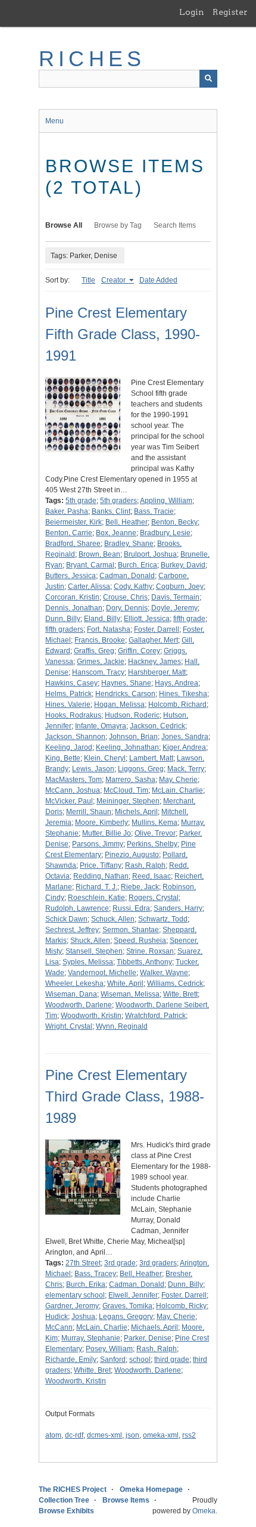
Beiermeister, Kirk (73, 522)
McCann (59, 1327)
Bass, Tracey (95, 1274)
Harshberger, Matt (157, 672)
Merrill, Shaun (88, 812)
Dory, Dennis (127, 608)
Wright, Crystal (68, 1026)
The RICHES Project (73, 1489)
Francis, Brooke (99, 640)
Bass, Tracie (154, 511)
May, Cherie (178, 779)
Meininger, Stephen (128, 801)
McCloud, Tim (126, 790)
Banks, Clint (111, 511)
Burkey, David (183, 565)
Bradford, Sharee (73, 543)
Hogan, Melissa (119, 704)
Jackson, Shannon (75, 737)
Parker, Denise (147, 1338)
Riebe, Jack (140, 887)
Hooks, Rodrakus (73, 715)
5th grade (80, 500)
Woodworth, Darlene (78, 1005)
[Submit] (208, 79)
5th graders (118, 500)
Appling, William (166, 500)
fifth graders (64, 629)
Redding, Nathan (101, 876)
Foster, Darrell (156, 629)
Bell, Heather (126, 522)
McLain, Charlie (177, 790)
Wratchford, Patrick (155, 1015)
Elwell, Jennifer (133, 1295)
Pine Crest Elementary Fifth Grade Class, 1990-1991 (122, 334)
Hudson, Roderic (132, 715)
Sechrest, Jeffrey (72, 930)
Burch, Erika (85, 1284)
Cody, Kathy (133, 586)
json (132, 1435)
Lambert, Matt (151, 758)
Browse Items (125, 1500)
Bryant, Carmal (90, 565)
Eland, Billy (102, 618)
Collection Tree (64, 1500)
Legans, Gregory (126, 1316)
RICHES (92, 58)
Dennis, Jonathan (73, 608)
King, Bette (62, 758)
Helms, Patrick (68, 694)
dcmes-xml (104, 1435)
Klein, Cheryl (105, 758)
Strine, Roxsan (150, 951)
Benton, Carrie (68, 533)
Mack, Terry (185, 769)
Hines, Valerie (67, 704)
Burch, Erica (137, 565)
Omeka (204, 1511)
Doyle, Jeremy (174, 608)
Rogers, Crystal (154, 897)
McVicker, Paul (69, 801)
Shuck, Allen (90, 940)
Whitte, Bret (92, 1370)
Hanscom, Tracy (98, 672)
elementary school (75, 1295)
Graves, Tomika (127, 1306)
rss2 (189, 1435)
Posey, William (109, 1349)
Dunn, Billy (62, 618)
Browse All (63, 225)
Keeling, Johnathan (127, 747)
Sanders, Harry (178, 908)
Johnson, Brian (133, 737)
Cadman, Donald (127, 576)
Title (88, 280)
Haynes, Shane (126, 683)
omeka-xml (161, 1435)
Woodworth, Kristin (91, 1015)
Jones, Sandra (184, 737)
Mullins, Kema (154, 822)
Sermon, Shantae (130, 930)
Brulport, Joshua (150, 554)
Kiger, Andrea (184, 747)
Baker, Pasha (66, 511)
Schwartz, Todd (163, 919)
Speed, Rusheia (140, 940)
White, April (125, 983)
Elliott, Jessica (147, 618)
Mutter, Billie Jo (106, 833)
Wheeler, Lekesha (74, 983)
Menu (54, 121)
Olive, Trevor (155, 833)
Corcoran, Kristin (72, 597)
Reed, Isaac (151, 876)
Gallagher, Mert (153, 640)
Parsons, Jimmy (97, 844)
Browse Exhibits (66, 1511)
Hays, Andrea (176, 683)
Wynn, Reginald (122, 1026)
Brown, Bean (99, 554)
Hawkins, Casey (71, 683)
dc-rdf (74, 1435)
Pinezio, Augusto (132, 855)
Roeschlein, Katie (96, 897)
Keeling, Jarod (68, 747)
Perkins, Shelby (152, 844)
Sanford (113, 1359)
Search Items (175, 225)
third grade (171, 1359)
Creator (114, 280)
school (140, 1359)
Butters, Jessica (70, 576)
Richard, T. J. (96, 887)
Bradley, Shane (129, 543)
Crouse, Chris (125, 597)
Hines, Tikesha (183, 694)
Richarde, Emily (70, 1359)
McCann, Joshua (72, 790)
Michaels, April (154, 1327)
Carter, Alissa (89, 586)
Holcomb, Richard (177, 704)
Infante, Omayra (100, 726)
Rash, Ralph (145, 865)
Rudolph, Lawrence (77, 908)
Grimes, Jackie (100, 661)
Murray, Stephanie (90, 1338)
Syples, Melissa (88, 962)
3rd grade (120, 1263)
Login (191, 12)
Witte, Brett (180, 994)
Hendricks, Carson (125, 694)
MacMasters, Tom (73, 779)
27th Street (83, 1263)
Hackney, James (154, 661)
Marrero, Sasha (130, 779)
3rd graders (158, 1263)
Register (230, 12)
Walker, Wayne (164, 973)
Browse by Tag (118, 225)
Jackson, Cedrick (157, 726)
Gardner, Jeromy (72, 1306)
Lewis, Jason (93, 769)
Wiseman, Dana (71, 994)
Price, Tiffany (100, 865)
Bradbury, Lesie (165, 533)
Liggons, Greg (141, 769)
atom (53, 1435)
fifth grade (189, 618)
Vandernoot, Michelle (102, 973)
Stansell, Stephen (94, 951)
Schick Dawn (66, 919)
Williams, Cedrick (175, 983)
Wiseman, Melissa (130, 994)
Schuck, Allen (113, 919)
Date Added (158, 280)
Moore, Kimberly (101, 822)
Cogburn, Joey (180, 586)
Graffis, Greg (94, 651)
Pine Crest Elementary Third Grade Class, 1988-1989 (124, 1096)
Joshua (83, 1316)
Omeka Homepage (151, 1489)
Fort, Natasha (108, 629)
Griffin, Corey (139, 651)
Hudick (56, 1316)
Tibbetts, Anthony (144, 962)
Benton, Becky (174, 522)
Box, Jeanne (116, 533)
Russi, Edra (131, 908)
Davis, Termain (175, 597)
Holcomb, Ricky (181, 1306)
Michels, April (136, 812)
